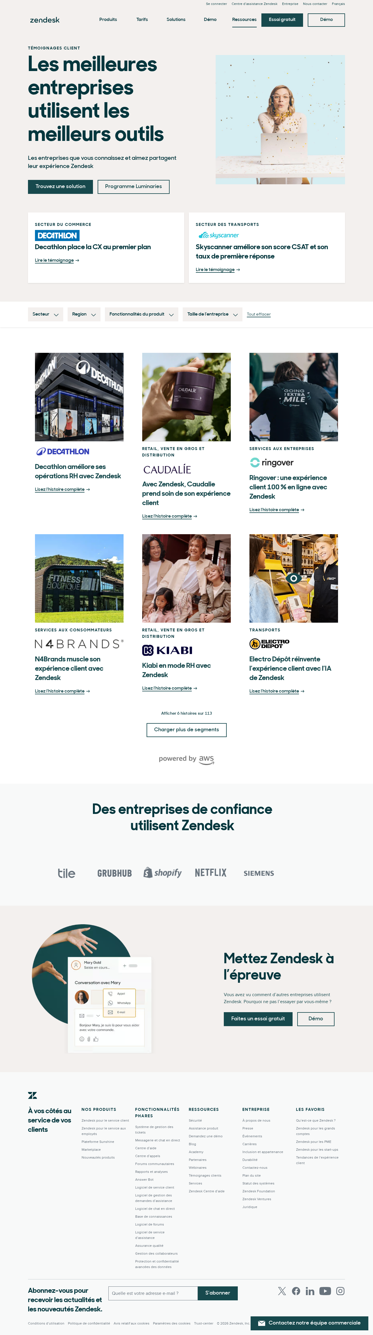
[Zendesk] (32, 1104)
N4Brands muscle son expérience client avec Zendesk (69, 669)
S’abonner (217, 1293)
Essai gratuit (282, 19)
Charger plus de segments (186, 730)
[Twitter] (282, 1291)
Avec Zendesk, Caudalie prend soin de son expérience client (186, 494)
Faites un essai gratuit (258, 1019)
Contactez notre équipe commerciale (315, 1323)
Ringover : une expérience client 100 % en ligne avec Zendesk (288, 487)
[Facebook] (296, 1291)
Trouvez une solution (60, 187)
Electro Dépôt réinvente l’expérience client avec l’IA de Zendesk (290, 669)
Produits (108, 19)
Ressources (244, 19)
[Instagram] (340, 1291)
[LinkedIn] (310, 1291)
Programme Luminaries (133, 187)
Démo (210, 19)
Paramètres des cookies (172, 1323)
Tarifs (142, 19)
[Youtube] (325, 1291)
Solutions (176, 19)
